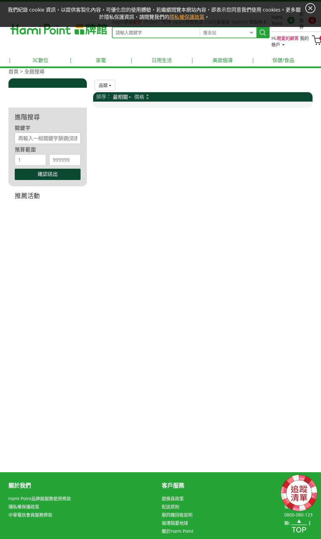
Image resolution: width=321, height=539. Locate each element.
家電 (87, 60)
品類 (104, 85)
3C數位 (28, 60)
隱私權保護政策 (23, 507)
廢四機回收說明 (177, 515)
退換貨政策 (173, 498)
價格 (139, 97)
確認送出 (48, 174)
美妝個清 (212, 60)
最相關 (120, 96)
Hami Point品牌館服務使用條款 (39, 498)
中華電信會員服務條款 (30, 515)
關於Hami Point (177, 531)
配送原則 (170, 507)
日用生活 (151, 60)
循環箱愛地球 (175, 523)
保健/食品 (273, 60)
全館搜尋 (34, 71)
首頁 (13, 71)
